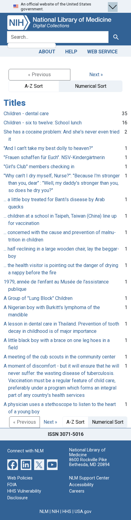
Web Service (102, 52)
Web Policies (20, 478)
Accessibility (81, 484)
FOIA (12, 484)
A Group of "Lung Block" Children (38, 298)
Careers (76, 491)
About (47, 52)
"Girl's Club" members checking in (39, 166)
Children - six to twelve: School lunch (43, 123)
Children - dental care (26, 113)
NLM (44, 511)
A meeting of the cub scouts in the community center (59, 357)
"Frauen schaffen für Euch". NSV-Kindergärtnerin (54, 157)
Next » (96, 74)
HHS (66, 511)
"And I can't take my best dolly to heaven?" (48, 148)
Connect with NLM (25, 451)
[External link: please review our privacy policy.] (12, 464)
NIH (55, 511)
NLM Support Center (89, 478)
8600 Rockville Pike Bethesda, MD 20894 (89, 462)
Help (71, 52)
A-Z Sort (34, 86)
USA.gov (83, 511)
